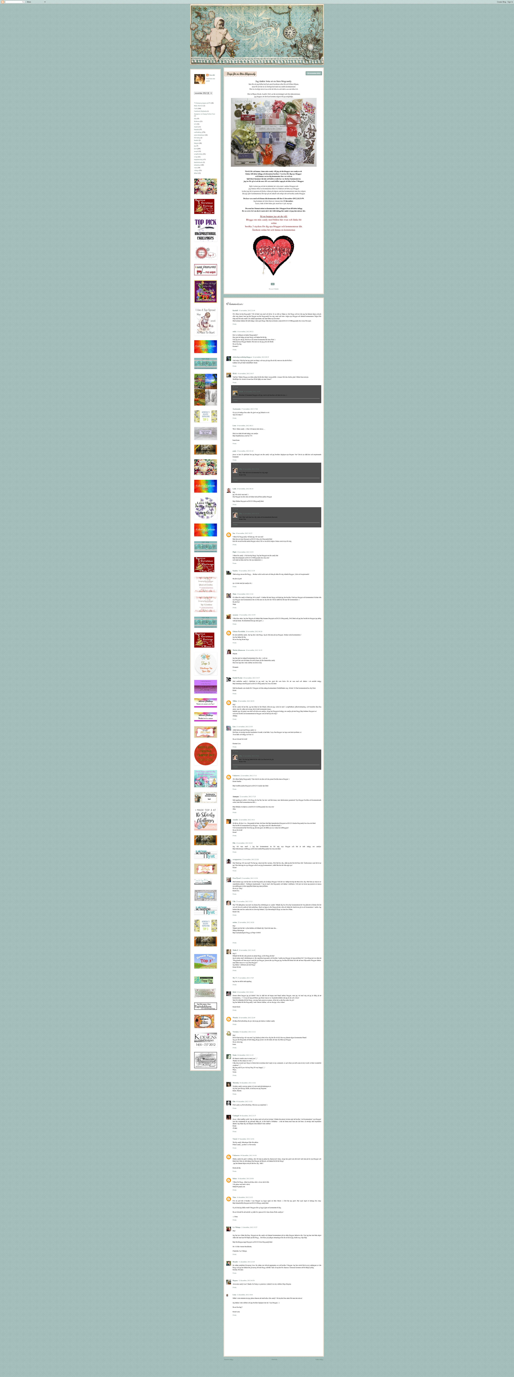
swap (195, 157)
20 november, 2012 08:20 (254, 631)
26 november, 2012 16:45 (247, 950)
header (196, 140)
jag (195, 146)
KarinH (235, 310)
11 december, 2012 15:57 (249, 1227)
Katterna (196, 121)
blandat (276, 289)
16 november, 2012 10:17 (245, 373)
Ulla (240, 469)
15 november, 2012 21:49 (247, 310)
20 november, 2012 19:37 (251, 678)
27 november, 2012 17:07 (245, 978)
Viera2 (235, 1139)
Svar (236, 387)
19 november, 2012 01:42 (245, 451)
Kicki (234, 992)
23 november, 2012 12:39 (249, 878)
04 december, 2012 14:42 (248, 1083)
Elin (234, 843)
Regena (235, 1280)
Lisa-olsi (212, 75)
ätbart (196, 173)
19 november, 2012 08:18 (245, 489)
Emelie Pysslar (238, 678)
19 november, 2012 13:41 (245, 594)
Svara (234, 324)
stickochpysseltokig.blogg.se (242, 357)
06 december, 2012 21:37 (248, 1115)
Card (195, 108)
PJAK (235, 373)
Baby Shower (198, 105)
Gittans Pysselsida (239, 631)
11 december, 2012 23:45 (247, 1262)
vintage (196, 170)
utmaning (197, 165)
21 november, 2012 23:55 (244, 726)
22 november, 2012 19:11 (247, 820)
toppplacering (198, 159)
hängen (196, 143)
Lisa (234, 726)
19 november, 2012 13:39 (247, 571)
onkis (234, 331)
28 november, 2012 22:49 (247, 1017)
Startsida (274, 1359)
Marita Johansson (239, 650)
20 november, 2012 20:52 (246, 701)
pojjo (234, 451)
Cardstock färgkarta (200, 111)
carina (235, 922)
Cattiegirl (236, 1115)
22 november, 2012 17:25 (247, 796)
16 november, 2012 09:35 (261, 357)
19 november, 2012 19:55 (247, 615)
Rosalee (235, 1262)
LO (195, 124)
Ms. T (235, 978)
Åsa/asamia (237, 409)
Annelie (235, 820)
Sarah (196, 127)
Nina (234, 1197)
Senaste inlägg (228, 1359)
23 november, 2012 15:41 (251, 756)
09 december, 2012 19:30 (248, 1155)
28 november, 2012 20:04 (245, 992)
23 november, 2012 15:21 (244, 901)
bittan (235, 1178)
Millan (235, 701)
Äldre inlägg (319, 1359)
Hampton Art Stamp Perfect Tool (204, 114)
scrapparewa (237, 859)
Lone (234, 425)
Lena (234, 1295)
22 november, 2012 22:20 (250, 859)
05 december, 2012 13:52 (244, 1101)
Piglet (234, 552)
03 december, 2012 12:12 (247, 1032)
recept (196, 151)
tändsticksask (198, 162)
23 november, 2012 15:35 (251, 513)
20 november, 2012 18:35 (254, 650)
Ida (195, 118)
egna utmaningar (199, 135)
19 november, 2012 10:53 (245, 552)
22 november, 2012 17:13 (248, 775)
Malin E (235, 950)
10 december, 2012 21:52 (245, 1197)
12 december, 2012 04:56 (247, 1280)
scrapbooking (198, 154)
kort (195, 148)
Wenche (235, 1017)
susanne (235, 615)
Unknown (236, 775)
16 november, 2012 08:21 (245, 331)
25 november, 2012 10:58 (246, 922)
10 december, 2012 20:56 (246, 1178)
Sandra (235, 571)
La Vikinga (236, 1227)
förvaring (197, 137)
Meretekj (236, 1083)
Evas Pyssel (237, 878)
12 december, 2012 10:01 (245, 1295)
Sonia (235, 1055)
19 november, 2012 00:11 (245, 425)
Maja (234, 594)
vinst (195, 167)
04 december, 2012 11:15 (245, 1055)
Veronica (236, 1032)
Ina (234, 533)
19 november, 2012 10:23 (244, 533)
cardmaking (197, 132)
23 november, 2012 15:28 (251, 469)
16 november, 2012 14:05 (252, 391)
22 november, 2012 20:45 (244, 843)
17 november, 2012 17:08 (249, 409)
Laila (234, 489)
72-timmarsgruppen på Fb (202, 103)
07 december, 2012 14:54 (246, 1139)
